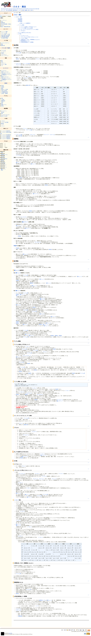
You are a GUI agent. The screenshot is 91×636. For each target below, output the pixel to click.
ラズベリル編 (4, 32)
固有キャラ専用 (4, 89)
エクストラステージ (5, 42)
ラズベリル (18, 63)
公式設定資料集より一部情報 (26, 42)
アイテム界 (4, 48)
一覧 (6, 10)
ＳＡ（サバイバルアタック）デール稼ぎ (29, 29)
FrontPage (3, 162)
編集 (26, 10)
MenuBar (3, 156)
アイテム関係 (21, 25)
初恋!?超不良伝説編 (5, 35)
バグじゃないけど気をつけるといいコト (29, 37)
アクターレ (34, 431)
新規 (23, 10)
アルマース (18, 64)
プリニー (38, 58)
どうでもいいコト (24, 35)
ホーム (2, 10)
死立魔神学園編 (4, 37)
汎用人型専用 (4, 90)
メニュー (3, 126)
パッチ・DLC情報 (4, 122)
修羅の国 (3, 45)
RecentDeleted (4, 158)
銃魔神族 (20, 616)
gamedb (10, 633)
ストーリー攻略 (4, 31)
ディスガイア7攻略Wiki (5, 138)
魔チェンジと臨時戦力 (25, 23)
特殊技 (5, 83)
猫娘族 (56, 335)
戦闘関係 (20, 20)
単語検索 (10, 10)
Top (14, 12)
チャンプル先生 (26, 63)
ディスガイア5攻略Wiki (5, 136)
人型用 (2, 99)
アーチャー (37, 473)
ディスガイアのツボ (5, 114)
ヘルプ (19, 10)
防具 (2, 103)
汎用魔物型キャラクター (6, 74)
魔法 (2, 88)
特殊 (2, 102)
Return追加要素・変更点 (6, 24)
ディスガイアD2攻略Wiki (6, 134)
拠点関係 (20, 18)
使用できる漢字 (4, 116)
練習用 (2, 123)
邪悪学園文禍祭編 (5, 36)
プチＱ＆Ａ (22, 30)
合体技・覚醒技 (4, 93)
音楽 (2, 113)
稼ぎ (2, 60)
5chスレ (2, 25)
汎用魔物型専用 (4, 92)
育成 (2, 61)
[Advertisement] (30, 624)
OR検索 (9, 16)
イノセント (3, 51)
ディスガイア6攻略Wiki (5, 137)
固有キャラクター (5, 71)
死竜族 (60, 335)
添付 (32, 10)
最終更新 (15, 10)
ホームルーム (4, 110)
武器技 (2, 87)
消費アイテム (4, 104)
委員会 (2, 112)
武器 (2, 98)
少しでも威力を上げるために (24, 32)
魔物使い (32, 283)
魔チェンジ (3, 80)
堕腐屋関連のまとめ (24, 40)
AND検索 (4, 16)
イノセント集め (23, 38)
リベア (37, 605)
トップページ (4, 20)
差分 (29, 10)
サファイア (46, 134)
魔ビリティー (4, 75)
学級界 (8, 48)
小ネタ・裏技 (19, 6)
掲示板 (2, 160)
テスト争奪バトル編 (5, 34)
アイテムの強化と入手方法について (28, 26)
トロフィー (3, 63)
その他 (19, 33)
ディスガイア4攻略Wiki (5, 131)
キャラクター (6, 68)
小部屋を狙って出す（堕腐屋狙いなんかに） (30, 39)
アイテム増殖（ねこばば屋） (26, 28)
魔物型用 (3, 100)
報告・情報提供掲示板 (5, 26)
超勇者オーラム (4, 154)
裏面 (2, 44)
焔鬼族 (52, 335)
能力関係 (20, 21)
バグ (2, 65)
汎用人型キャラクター (6, 73)
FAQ (2, 21)
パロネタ (3, 121)
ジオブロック (4, 54)
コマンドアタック (4, 55)
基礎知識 (3, 22)
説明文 (2, 105)
